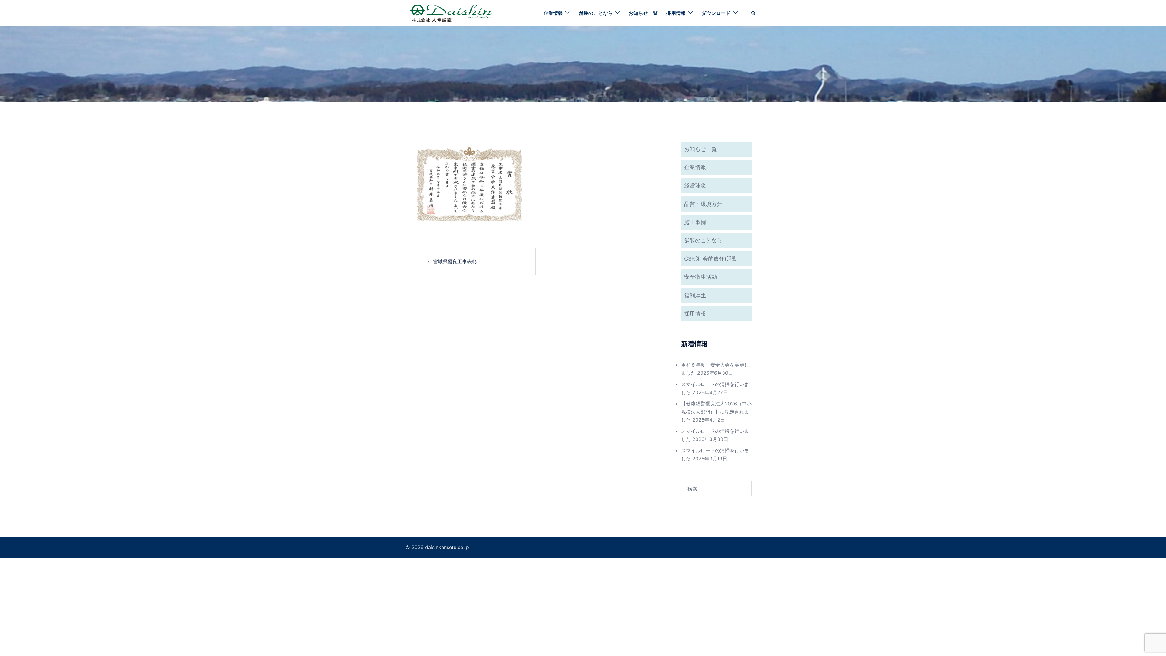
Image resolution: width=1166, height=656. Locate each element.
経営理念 (695, 185)
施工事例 (695, 222)
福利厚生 (695, 295)
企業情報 (553, 13)
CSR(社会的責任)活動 (711, 258)
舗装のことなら (596, 13)
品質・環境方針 (703, 204)
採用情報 (676, 13)
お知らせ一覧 (643, 13)
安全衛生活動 (700, 277)
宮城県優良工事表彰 (455, 261)
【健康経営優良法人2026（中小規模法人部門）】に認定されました (716, 412)
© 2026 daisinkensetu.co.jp (437, 547)
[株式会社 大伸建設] (451, 13)
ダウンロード (716, 13)
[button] (753, 13)
